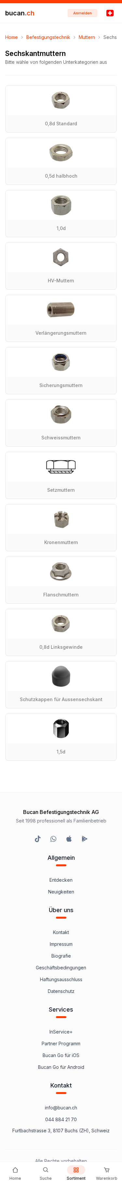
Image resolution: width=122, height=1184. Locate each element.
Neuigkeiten (61, 891)
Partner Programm (61, 1043)
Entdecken (61, 880)
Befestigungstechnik (48, 37)
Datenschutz (61, 991)
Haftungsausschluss (61, 979)
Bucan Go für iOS (61, 1055)
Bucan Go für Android (61, 1067)
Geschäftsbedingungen (61, 967)
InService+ (61, 1031)
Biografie (61, 956)
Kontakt (61, 932)
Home (11, 37)
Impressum (61, 944)
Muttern (87, 37)
